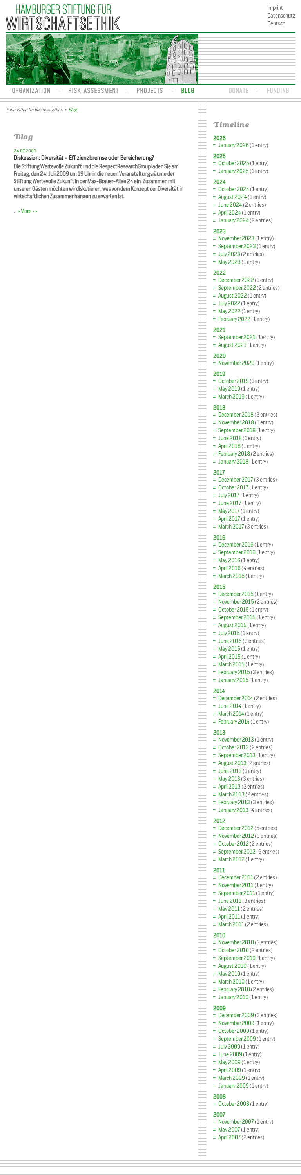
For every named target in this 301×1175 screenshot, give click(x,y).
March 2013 (231, 794)
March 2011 (231, 924)
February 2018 (234, 454)
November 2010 (236, 942)
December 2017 (235, 479)
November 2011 (236, 885)
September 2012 (237, 851)
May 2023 (229, 262)
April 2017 (229, 519)
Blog (187, 90)
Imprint (275, 8)
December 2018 (236, 415)
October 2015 (233, 609)
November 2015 (236, 602)
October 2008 (233, 1104)
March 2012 (231, 859)
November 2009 (236, 1023)
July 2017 (228, 495)
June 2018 (230, 438)
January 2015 (233, 680)
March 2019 (231, 396)
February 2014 (234, 721)
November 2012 (236, 836)
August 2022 (232, 295)
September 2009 (237, 1039)
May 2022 (229, 311)
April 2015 (229, 656)
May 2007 (229, 1129)
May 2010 (229, 974)
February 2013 (234, 802)
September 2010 (237, 958)
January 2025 (233, 171)
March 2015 (231, 664)
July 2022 (229, 303)
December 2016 (236, 544)
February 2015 (234, 672)
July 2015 (229, 633)
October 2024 (233, 189)
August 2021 (232, 345)
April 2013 (229, 786)
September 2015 (237, 617)
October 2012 (233, 844)
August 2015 (232, 625)
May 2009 (229, 1062)
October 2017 (233, 487)
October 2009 (233, 1031)
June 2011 (229, 901)
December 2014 (235, 698)
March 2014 (231, 714)
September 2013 (237, 755)
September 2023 (237, 246)
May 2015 (229, 649)
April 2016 (229, 568)
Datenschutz (281, 16)
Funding (278, 90)
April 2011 (229, 916)
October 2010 (233, 950)
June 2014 (229, 706)
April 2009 (229, 1070)
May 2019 (229, 389)
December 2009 (236, 1015)
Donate (238, 90)
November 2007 (236, 1122)
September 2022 (237, 288)
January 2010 (233, 997)
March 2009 (231, 1078)
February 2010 (234, 989)
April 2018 (229, 446)
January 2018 (233, 461)
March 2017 (231, 526)
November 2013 (236, 739)
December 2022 (236, 280)
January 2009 (233, 1086)
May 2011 (229, 909)
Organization (31, 90)
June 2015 (230, 641)
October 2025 (233, 163)
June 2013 (230, 771)
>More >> (28, 211)
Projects (149, 90)
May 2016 (229, 560)
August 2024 (232, 197)
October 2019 (233, 381)
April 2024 (229, 212)
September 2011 (236, 893)
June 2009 (230, 1054)
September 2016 (237, 552)
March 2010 (231, 981)
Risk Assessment (93, 90)
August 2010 (232, 966)
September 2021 (237, 337)
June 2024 (230, 205)
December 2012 (236, 828)
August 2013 (232, 763)
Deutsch (276, 23)
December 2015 (236, 594)
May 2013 (229, 779)
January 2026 (233, 145)
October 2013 (233, 747)
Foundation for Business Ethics (34, 109)
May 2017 (229, 511)
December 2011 (235, 877)
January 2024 (233, 220)
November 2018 (236, 422)
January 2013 (233, 810)
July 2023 (229, 254)
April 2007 (229, 1137)
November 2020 (236, 363)
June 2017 (229, 503)
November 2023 (236, 238)
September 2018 (237, 430)
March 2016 (231, 576)
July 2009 (229, 1046)
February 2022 (234, 319)
